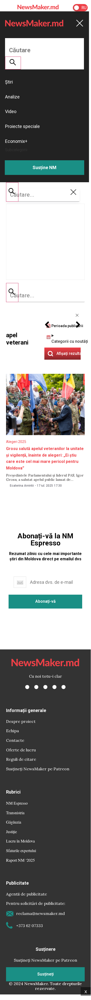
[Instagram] (45, 687)
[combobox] (45, 295)
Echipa (12, 730)
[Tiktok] (54, 687)
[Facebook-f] (27, 687)
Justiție (11, 831)
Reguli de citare (21, 759)
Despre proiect (21, 721)
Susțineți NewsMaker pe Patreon (37, 768)
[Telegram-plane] (64, 687)
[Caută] (12, 292)
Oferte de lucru (21, 749)
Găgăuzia (13, 822)
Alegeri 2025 (16, 442)
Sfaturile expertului (21, 850)
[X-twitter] (36, 687)
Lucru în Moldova (20, 841)
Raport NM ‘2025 (20, 860)
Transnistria (15, 812)
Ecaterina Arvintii (22, 485)
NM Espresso (17, 803)
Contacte (15, 740)
